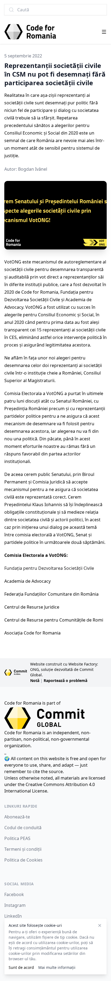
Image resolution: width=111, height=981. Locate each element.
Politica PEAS (17, 838)
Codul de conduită (22, 828)
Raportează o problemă (65, 680)
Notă (34, 680)
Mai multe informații (56, 967)
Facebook (14, 894)
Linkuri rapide (20, 806)
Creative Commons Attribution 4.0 (60, 784)
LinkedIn (13, 916)
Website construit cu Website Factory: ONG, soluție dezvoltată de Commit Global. (64, 669)
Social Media (19, 883)
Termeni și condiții (22, 849)
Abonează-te (17, 817)
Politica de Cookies (23, 860)
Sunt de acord (21, 967)
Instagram (15, 905)
